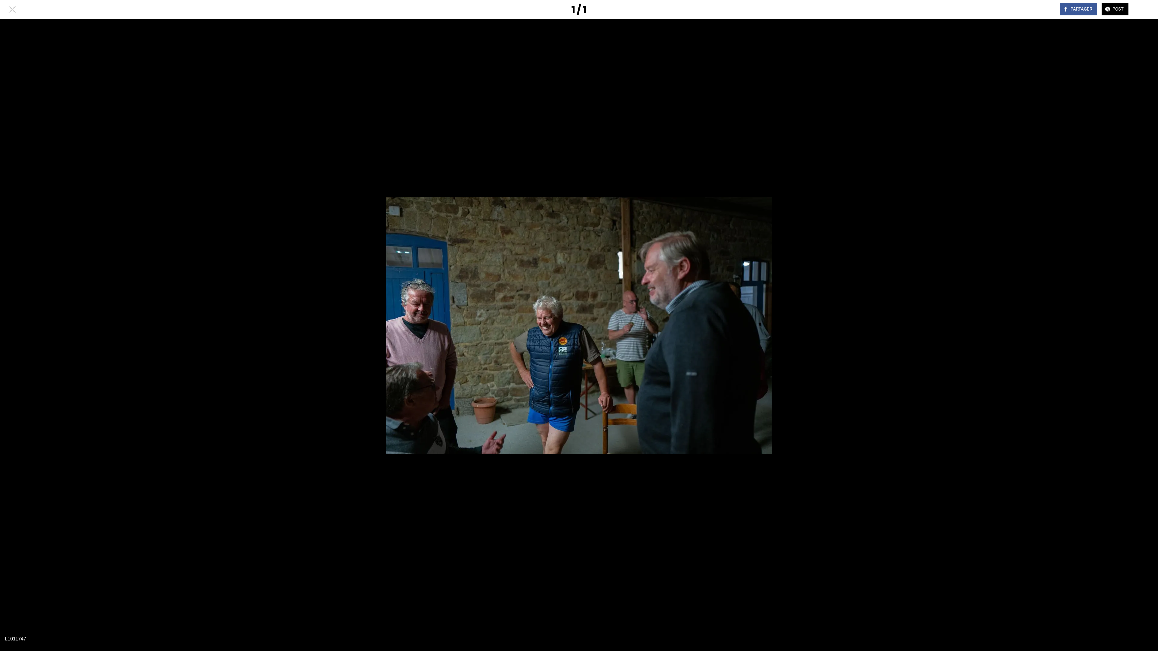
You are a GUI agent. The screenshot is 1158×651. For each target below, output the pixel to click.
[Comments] (1146, 9)
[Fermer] (12, 9)
